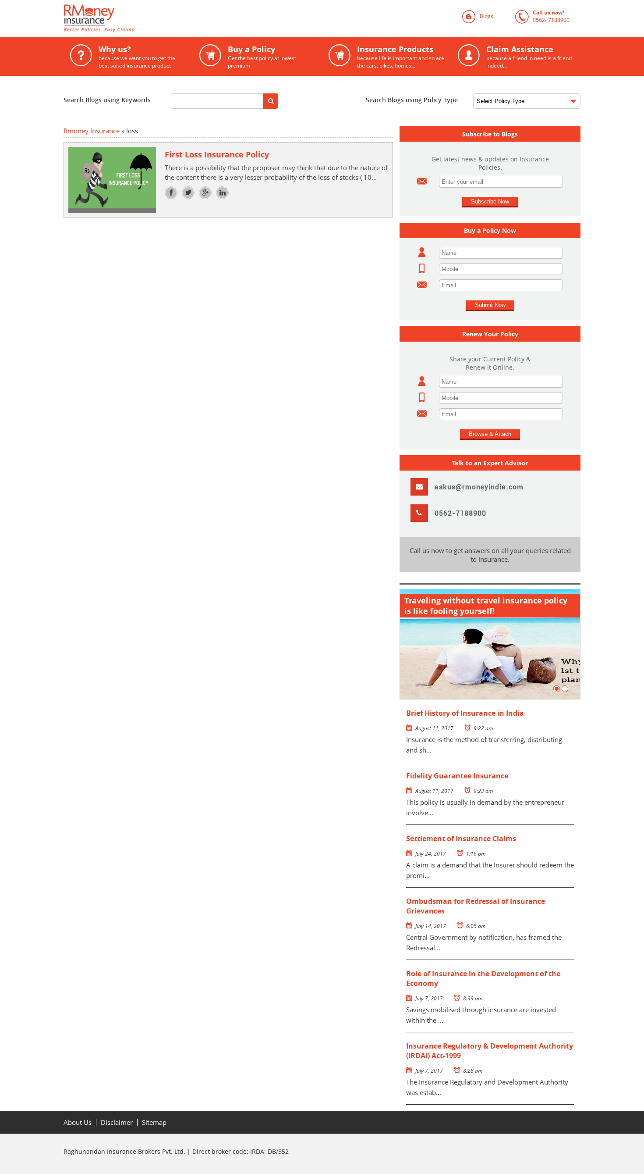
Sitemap (154, 1122)
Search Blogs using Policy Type (412, 100)
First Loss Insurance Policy (217, 154)
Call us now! (542, 16)
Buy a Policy (247, 56)
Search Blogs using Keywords (107, 100)
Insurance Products (386, 56)
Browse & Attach (490, 434)
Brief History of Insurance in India (465, 713)
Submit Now (490, 305)
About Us (78, 1122)
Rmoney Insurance (92, 130)
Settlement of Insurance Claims (461, 838)
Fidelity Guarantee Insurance (457, 776)
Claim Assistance (515, 56)
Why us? (122, 56)
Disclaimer (117, 1122)
